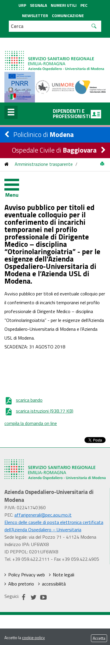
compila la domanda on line (30, 423)
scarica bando (29, 399)
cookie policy (33, 637)
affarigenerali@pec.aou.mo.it (43, 514)
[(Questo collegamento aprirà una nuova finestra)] (55, 86)
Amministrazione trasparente (44, 164)
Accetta (99, 638)
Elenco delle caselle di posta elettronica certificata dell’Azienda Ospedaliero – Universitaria (53, 526)
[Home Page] (55, 55)
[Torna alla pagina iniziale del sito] (6, 164)
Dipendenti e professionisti (71, 113)
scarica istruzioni (44, 410)
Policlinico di (43, 134)
